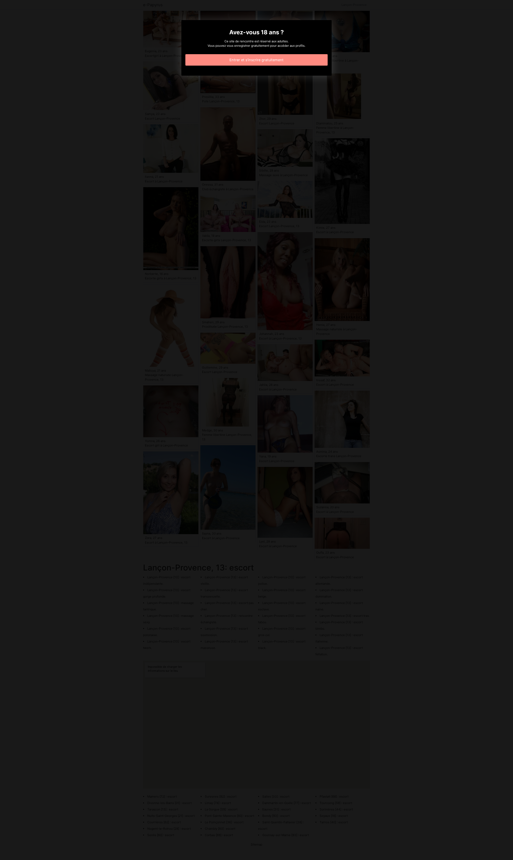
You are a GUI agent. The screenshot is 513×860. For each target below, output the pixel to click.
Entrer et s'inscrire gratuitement (256, 60)
